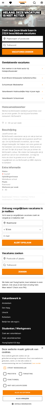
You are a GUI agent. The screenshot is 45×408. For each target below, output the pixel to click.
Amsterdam (6, 303)
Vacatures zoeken (22, 52)
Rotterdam (6, 317)
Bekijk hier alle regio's (10, 322)
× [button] (42, 348)
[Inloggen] (42, 3)
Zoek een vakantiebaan (11, 333)
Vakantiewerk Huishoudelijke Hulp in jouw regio (21, 91)
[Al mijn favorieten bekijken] (10, 2)
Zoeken (22, 271)
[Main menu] (3, 3)
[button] (22, 404)
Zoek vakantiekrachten (11, 338)
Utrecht (5, 312)
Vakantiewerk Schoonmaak (13, 98)
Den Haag (6, 308)
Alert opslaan (22, 242)
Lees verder (36, 363)
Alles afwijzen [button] (22, 398)
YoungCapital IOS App (11, 343)
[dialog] (22, 376)
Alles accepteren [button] (22, 392)
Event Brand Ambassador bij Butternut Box (19, 78)
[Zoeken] (35, 2)
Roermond (7, 196)
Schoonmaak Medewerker (12, 85)
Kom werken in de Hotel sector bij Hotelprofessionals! (15, 69)
